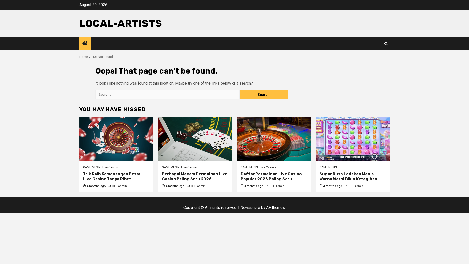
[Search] (386, 43)
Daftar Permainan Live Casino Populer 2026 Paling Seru (271, 176)
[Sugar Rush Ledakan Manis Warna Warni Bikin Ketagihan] (353, 139)
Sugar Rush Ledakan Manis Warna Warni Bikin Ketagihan (348, 176)
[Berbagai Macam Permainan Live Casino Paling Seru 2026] (195, 139)
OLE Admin (119, 186)
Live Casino (110, 167)
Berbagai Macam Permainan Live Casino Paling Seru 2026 (194, 176)
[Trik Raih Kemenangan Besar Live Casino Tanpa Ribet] (116, 139)
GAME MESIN (91, 167)
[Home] (85, 43)
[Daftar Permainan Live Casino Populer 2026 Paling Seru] (274, 139)
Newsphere (250, 207)
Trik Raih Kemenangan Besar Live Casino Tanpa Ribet (112, 176)
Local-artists (120, 23)
